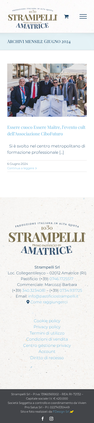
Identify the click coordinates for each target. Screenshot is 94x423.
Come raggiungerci (48, 302)
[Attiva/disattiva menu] (83, 16)
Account (47, 351)
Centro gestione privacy (47, 345)
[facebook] (43, 419)
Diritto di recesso (47, 357)
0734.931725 (71, 290)
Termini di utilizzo (47, 333)
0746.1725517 (61, 279)
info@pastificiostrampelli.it (53, 296)
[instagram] (51, 419)
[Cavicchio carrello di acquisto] (66, 16)
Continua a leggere (20, 168)
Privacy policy (47, 326)
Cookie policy (47, 320)
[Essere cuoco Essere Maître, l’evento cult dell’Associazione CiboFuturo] (47, 90)
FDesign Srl (61, 411)
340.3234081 (34, 290)
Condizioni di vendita (47, 339)
